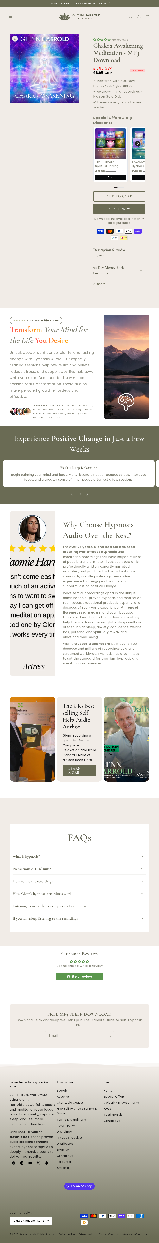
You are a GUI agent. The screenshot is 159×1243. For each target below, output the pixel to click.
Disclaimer (64, 1132)
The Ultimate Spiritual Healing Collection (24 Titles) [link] (106, 164)
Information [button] (65, 1082)
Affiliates (63, 1168)
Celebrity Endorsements (121, 1103)
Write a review (79, 976)
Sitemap (63, 1150)
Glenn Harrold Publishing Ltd (37, 1234)
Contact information (135, 1234)
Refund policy (67, 1234)
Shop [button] (107, 1082)
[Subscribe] (110, 1035)
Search (62, 1091)
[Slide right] (87, 494)
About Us (63, 1097)
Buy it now (119, 209)
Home (108, 1091)
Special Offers (114, 1097)
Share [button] (101, 284)
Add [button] (110, 177)
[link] (110, 143)
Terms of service (109, 1234)
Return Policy (66, 1126)
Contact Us (65, 1156)
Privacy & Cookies (70, 1138)
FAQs (107, 1109)
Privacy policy (87, 1234)
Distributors (65, 1144)
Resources (64, 1162)
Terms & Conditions (71, 1120)
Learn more (74, 770)
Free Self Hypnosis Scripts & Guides (77, 1111)
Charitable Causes (70, 1103)
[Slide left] (72, 494)
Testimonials (113, 1115)
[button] (10, 16)
